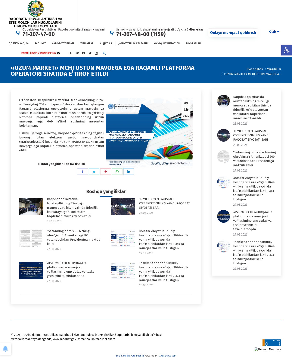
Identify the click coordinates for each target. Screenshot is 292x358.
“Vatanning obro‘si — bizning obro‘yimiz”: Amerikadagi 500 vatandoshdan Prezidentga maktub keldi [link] (73, 237)
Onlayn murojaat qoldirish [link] (233, 32)
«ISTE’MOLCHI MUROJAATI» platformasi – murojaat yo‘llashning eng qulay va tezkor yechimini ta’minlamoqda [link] (71, 269)
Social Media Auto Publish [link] (130, 355)
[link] (286, 50)
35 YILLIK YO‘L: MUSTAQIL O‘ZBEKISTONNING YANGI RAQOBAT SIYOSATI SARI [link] (164, 203)
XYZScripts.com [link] (167, 355)
